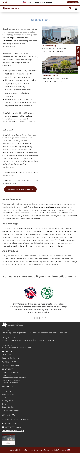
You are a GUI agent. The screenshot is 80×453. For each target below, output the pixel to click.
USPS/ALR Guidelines (11, 373)
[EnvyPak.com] (10, 8)
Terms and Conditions (11, 410)
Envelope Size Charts (11, 380)
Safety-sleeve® (8, 338)
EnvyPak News (8, 395)
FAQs (4, 398)
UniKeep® (6, 330)
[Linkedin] (3, 2)
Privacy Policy (8, 401)
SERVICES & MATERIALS (20, 189)
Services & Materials (10, 366)
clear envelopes (46, 207)
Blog (4, 404)
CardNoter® (7, 345)
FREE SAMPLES (73, 2)
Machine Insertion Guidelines (14, 378)
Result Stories (8, 407)
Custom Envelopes (10, 383)
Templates (6, 375)
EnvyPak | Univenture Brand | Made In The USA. (46, 450)
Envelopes (6, 355)
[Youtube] (6, 2)
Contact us (32, 2)
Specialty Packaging (10, 358)
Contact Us (6, 391)
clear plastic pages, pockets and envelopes (19, 38)
